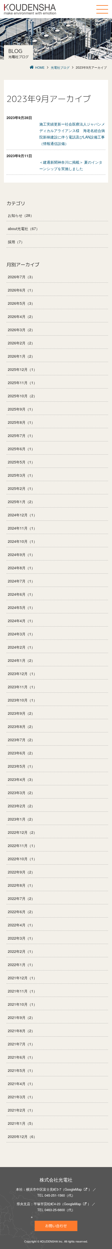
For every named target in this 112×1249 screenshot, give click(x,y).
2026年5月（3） (21, 303)
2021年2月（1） (21, 1110)
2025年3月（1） (21, 475)
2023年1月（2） (21, 819)
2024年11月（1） (22, 528)
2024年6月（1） (21, 594)
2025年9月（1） (21, 409)
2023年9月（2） (21, 713)
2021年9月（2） (21, 1017)
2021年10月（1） (22, 1004)
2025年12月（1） (22, 369)
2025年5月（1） (21, 461)
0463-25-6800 (55, 1209)
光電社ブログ (60, 67)
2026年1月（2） (21, 356)
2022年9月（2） (21, 872)
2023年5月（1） (21, 766)
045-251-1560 (55, 1195)
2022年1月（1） (21, 964)
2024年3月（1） (21, 633)
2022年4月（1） (21, 924)
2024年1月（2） (21, 660)
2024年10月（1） (22, 541)
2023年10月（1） (22, 700)
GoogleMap (73, 1189)
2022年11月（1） (22, 845)
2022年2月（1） (21, 951)
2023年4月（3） (21, 779)
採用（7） (16, 241)
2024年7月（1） (21, 581)
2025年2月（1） (21, 488)
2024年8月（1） (21, 567)
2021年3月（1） (21, 1096)
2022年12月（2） (22, 832)
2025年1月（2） (21, 501)
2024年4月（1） (21, 620)
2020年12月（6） (22, 1136)
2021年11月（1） (22, 991)
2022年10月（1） (22, 858)
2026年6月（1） (21, 290)
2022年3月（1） (21, 938)
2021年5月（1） (21, 1070)
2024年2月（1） (21, 647)
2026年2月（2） (21, 342)
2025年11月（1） (22, 382)
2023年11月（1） (22, 686)
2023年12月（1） (22, 673)
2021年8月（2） (21, 1030)
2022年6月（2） (21, 911)
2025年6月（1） (21, 448)
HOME (40, 67)
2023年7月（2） (21, 739)
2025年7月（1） (21, 435)
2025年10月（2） (22, 395)
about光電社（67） (24, 228)
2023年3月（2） (21, 792)
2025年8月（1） (21, 422)
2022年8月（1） (21, 885)
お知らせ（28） (21, 215)
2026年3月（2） (21, 329)
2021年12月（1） (22, 977)
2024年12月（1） (22, 514)
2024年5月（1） (21, 607)
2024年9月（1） (21, 554)
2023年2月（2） (21, 805)
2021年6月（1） (21, 1057)
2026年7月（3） (21, 276)
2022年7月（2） (21, 898)
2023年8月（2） (21, 726)
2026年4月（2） (21, 316)
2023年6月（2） (21, 752)
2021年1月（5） (21, 1123)
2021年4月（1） (21, 1083)
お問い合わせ (56, 1225)
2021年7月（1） (21, 1043)
